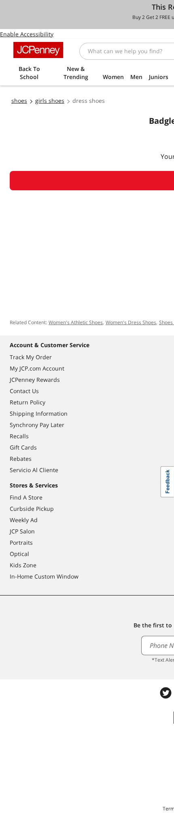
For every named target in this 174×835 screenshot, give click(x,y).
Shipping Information (39, 413)
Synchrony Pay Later (37, 425)
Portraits (21, 542)
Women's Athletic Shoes (76, 322)
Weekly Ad (24, 520)
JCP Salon (22, 531)
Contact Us (24, 391)
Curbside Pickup (32, 508)
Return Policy (27, 402)
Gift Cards (23, 447)
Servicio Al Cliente (34, 470)
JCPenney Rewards (35, 379)
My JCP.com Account (37, 368)
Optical (19, 554)
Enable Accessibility (26, 34)
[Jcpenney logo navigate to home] (38, 50)
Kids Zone (23, 565)
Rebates (21, 458)
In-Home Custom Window (44, 576)
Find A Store (26, 497)
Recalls (19, 436)
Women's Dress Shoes (131, 322)
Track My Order (31, 357)
